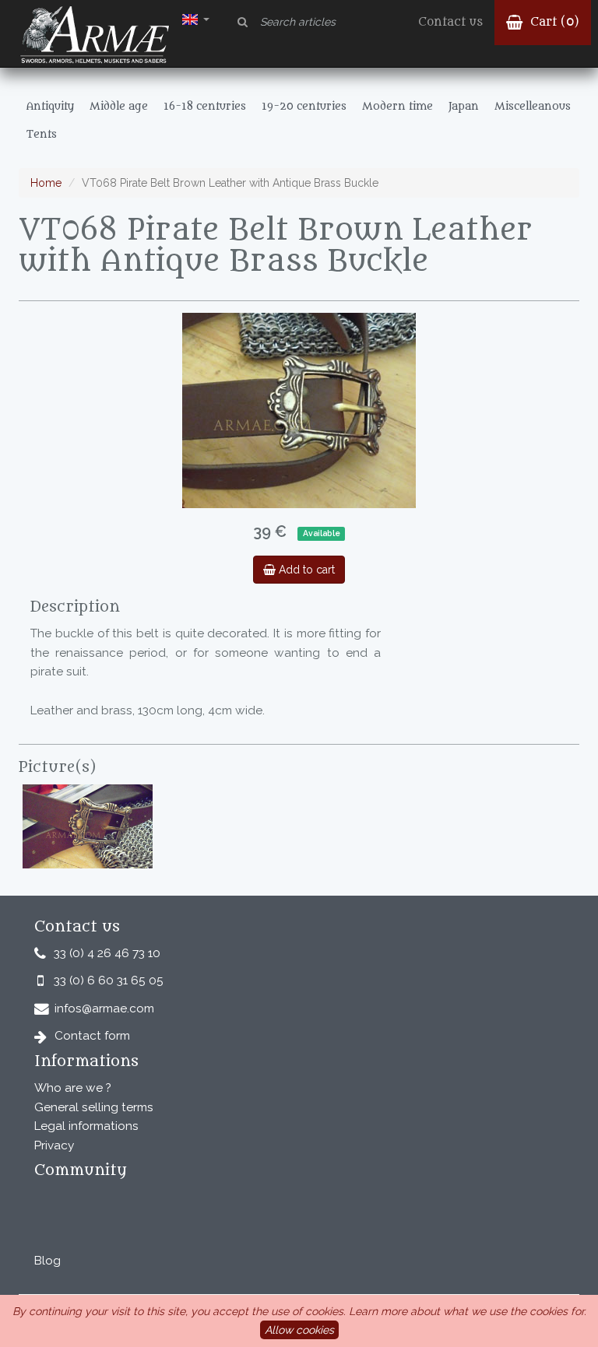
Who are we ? (72, 1088)
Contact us (450, 22)
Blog (47, 1261)
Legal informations (86, 1126)
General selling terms (93, 1107)
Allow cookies (299, 1330)
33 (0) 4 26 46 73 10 (107, 953)
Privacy (54, 1145)
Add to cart (305, 569)
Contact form (92, 1036)
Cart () (552, 22)
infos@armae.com (104, 1008)
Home (46, 183)
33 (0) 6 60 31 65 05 (109, 980)
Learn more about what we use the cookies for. (467, 1311)
